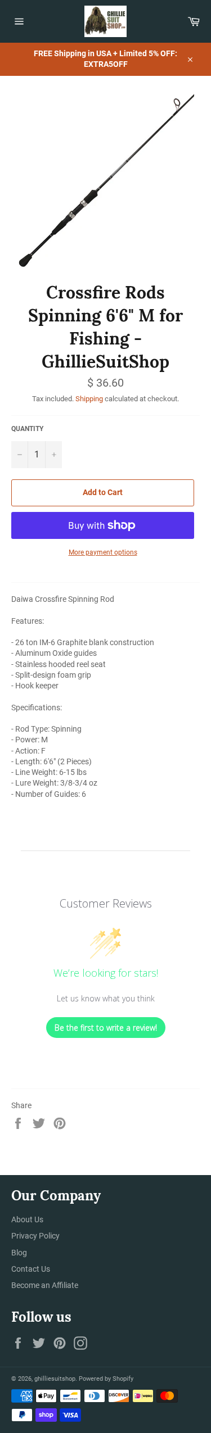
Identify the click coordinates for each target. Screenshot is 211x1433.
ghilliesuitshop (54, 1378)
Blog (19, 1252)
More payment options (103, 552)
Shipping (89, 398)
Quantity (27, 429)
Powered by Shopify (106, 1378)
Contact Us (30, 1268)
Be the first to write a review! (106, 1027)
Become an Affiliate (44, 1285)
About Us (27, 1219)
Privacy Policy (35, 1235)
